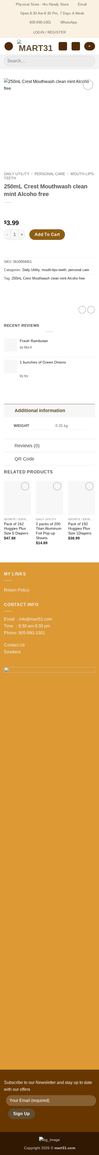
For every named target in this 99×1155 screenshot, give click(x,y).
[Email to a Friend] (37, 290)
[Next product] (8, 211)
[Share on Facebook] (18, 290)
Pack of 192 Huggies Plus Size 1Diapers (79, 528)
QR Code (24, 459)
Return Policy (16, 590)
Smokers (12, 652)
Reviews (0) (27, 445)
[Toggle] (9, 410)
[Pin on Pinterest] (47, 290)
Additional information (40, 410)
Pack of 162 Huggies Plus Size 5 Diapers (16, 528)
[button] (8, 46)
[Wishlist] (63, 46)
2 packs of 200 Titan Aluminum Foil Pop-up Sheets (49, 531)
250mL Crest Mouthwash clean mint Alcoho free (48, 278)
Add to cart (47, 234)
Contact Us (14, 645)
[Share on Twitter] (27, 290)
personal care (50, 174)
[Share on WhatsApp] (8, 290)
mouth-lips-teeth (54, 270)
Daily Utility (16, 174)
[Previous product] (19, 211)
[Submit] (89, 61)
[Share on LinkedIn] (56, 290)
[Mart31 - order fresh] (35, 46)
